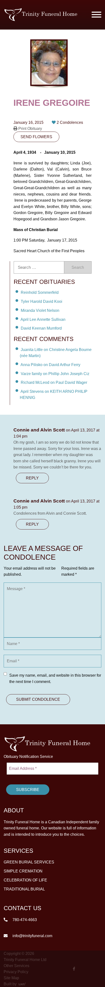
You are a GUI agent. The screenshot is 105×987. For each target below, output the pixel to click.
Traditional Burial (24, 889)
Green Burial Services (29, 862)
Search (78, 267)
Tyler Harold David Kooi (41, 301)
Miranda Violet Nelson (40, 310)
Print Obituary (29, 128)
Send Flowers (36, 137)
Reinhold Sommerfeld (40, 292)
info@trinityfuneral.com (31, 936)
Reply (32, 478)
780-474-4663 (24, 920)
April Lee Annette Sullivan (43, 319)
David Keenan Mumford (41, 328)
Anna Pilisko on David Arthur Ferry (50, 365)
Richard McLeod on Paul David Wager (54, 382)
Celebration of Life (25, 880)
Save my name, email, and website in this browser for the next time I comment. (55, 678)
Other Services (16, 966)
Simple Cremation (23, 871)
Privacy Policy (16, 972)
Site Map (11, 978)
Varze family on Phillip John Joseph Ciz (55, 373)
